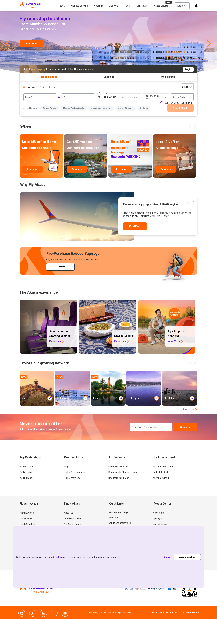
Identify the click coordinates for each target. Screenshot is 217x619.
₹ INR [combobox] (185, 87)
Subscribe (185, 427)
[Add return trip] (129, 97)
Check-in (98, 5)
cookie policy (55, 557)
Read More (135, 226)
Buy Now (60, 266)
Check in (108, 76)
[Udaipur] (108, 41)
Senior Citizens (125, 108)
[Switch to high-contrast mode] (196, 5)
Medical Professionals (73, 108)
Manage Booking (79, 5)
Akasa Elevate (161, 5)
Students (143, 108)
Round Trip (48, 87)
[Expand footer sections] (108, 488)
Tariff (127, 5)
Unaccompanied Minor (101, 108)
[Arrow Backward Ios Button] (189, 126)
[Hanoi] (108, 388)
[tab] (49, 77)
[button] (8, 42)
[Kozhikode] (179, 388)
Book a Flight (49, 76)
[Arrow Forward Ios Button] (195, 126)
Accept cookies (187, 557)
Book (62, 5)
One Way (32, 87)
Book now (32, 169)
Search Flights (180, 108)
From (28, 97)
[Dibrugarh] (143, 388)
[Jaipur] (37, 388)
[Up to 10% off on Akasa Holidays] (174, 156)
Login (188, 69)
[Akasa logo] (30, 5)
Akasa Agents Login (118, 512)
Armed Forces (49, 108)
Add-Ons (113, 5)
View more (188, 409)
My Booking (168, 76)
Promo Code (179, 97)
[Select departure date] (107, 97)
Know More (55, 341)
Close (167, 557)
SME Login (113, 517)
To (66, 97)
